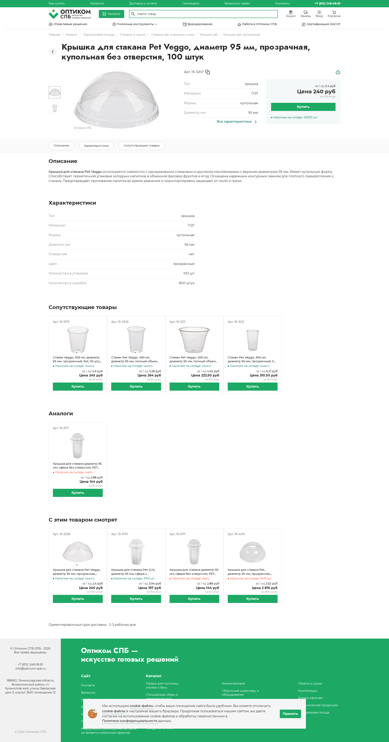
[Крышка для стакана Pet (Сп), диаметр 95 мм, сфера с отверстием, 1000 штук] (136, 552)
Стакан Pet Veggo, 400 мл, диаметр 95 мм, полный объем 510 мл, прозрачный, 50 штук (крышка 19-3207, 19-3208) (134, 360)
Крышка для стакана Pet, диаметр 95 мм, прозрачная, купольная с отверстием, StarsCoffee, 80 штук (249, 572)
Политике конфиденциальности (129, 721)
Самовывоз (190, 3)
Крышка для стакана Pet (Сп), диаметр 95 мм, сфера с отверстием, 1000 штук (133, 572)
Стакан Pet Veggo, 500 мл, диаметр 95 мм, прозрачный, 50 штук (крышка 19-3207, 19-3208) (252, 360)
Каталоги (97, 3)
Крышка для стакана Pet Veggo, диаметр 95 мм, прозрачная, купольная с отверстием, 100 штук (76, 572)
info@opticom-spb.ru (30, 668)
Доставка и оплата (143, 3)
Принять (290, 714)
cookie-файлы (141, 706)
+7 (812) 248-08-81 (30, 664)
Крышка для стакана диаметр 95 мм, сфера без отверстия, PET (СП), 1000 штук (77, 466)
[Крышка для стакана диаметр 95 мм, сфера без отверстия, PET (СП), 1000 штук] (78, 446)
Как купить (57, 3)
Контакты (282, 3)
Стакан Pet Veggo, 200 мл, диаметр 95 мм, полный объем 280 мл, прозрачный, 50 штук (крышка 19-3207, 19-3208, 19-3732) (194, 360)
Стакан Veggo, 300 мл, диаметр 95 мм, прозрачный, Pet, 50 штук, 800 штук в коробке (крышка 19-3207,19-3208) (77, 360)
